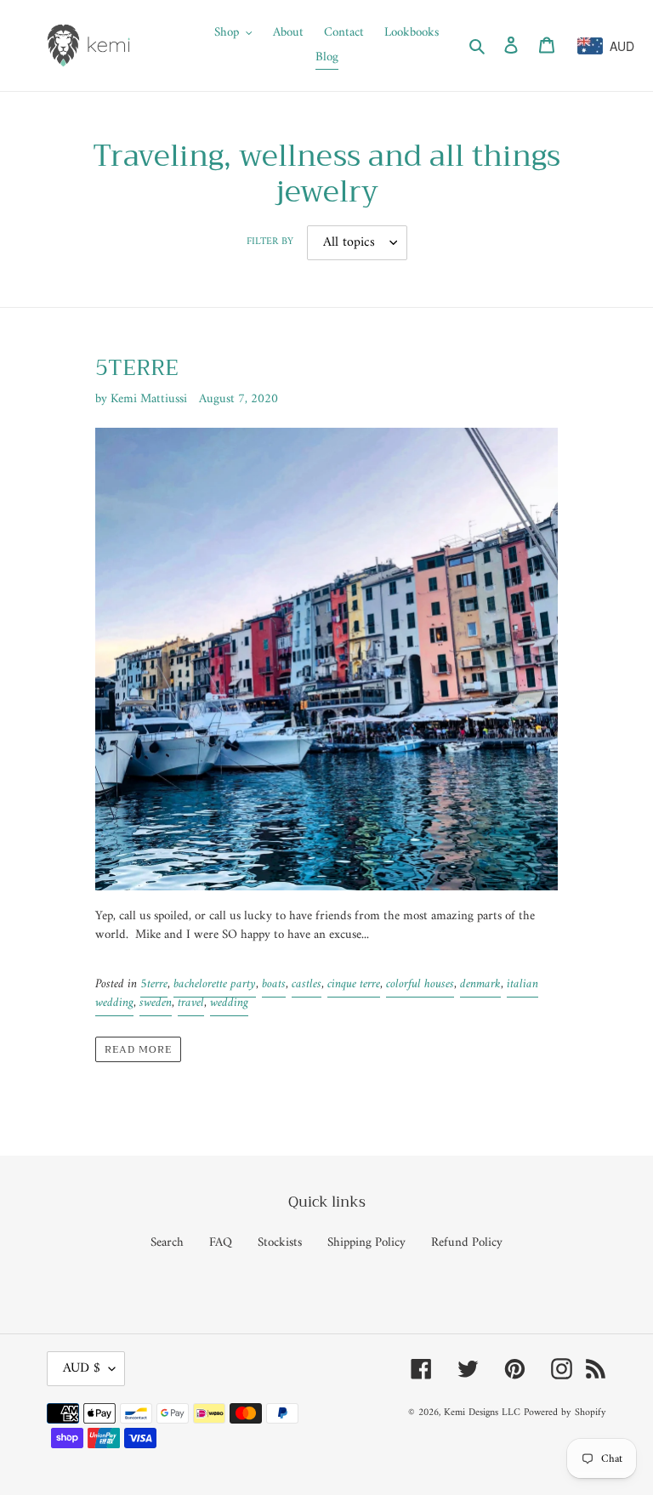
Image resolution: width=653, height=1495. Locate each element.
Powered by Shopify (565, 1413)
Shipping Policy (366, 1242)
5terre (154, 984)
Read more (138, 1049)
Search (167, 1242)
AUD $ (81, 1368)
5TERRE (137, 368)
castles (306, 984)
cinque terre (353, 984)
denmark (480, 984)
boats (274, 984)
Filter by (270, 242)
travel (191, 1003)
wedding (229, 1003)
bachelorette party (214, 984)
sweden (155, 1003)
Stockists (280, 1242)
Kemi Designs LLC (482, 1413)
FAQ (220, 1242)
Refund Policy (467, 1242)
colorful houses (420, 984)
